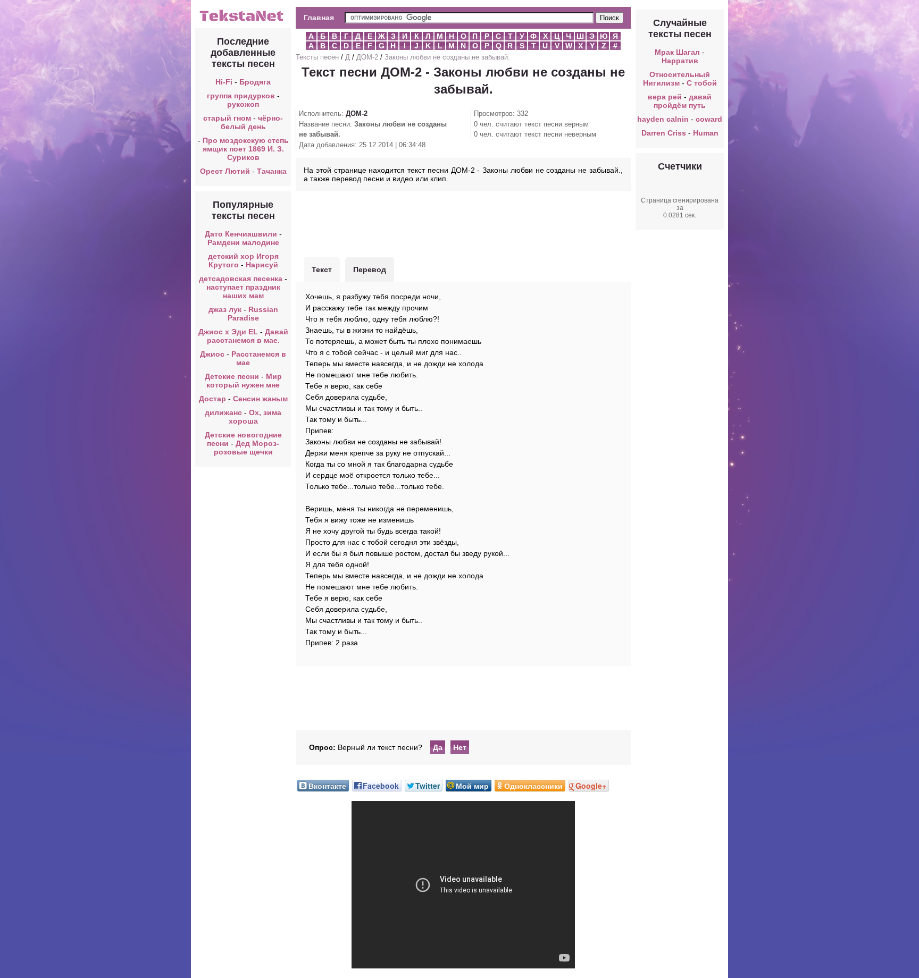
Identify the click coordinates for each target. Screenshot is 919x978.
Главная (319, 17)
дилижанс (223, 412)
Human (706, 133)
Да (437, 747)
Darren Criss (663, 133)
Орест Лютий (225, 171)
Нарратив (680, 60)
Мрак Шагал (677, 52)
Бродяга (255, 82)
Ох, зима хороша (255, 416)
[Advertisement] (463, 223)
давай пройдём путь (683, 100)
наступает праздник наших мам (243, 291)
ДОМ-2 (367, 57)
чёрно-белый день (252, 122)
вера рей (665, 96)
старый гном (227, 118)
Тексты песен (317, 57)
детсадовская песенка (240, 278)
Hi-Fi (223, 82)
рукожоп (243, 104)
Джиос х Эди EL (228, 331)
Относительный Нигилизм (677, 78)
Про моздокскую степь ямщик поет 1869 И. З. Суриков (246, 149)
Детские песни (232, 376)
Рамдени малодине (243, 242)
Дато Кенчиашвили (241, 234)
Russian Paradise (253, 313)
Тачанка (272, 171)
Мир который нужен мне (244, 380)
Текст (322, 269)
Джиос (212, 354)
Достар (212, 398)
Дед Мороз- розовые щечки (247, 447)
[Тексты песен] (243, 20)
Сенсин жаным (260, 398)
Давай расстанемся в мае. (247, 335)
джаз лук (224, 309)
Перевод (369, 269)
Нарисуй (262, 264)
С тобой (702, 83)
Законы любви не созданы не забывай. (447, 57)
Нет (459, 747)
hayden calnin (663, 119)
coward (709, 119)
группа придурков (241, 95)
